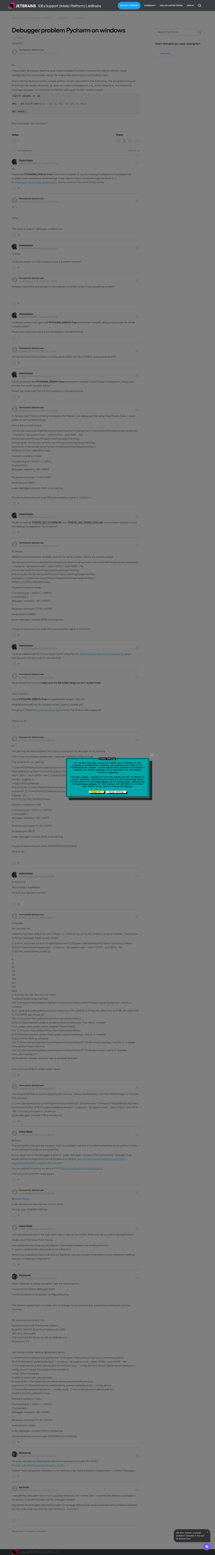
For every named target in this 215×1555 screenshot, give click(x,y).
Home (22, 6)
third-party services (86, 784)
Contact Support (129, 6)
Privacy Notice (101, 782)
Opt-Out (128, 786)
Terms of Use (123, 782)
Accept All (96, 792)
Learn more (113, 772)
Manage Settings (116, 792)
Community (149, 6)
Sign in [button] (190, 6)
